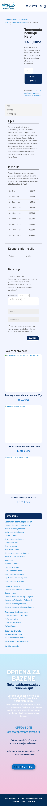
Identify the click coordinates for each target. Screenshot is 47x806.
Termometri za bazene (20, 22)
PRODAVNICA (23, 767)
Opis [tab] (8, 106)
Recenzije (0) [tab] (11, 114)
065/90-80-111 (23, 727)
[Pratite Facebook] (18, 781)
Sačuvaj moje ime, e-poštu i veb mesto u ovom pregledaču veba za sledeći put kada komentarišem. (21, 329)
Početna (8, 19)
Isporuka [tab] (10, 110)
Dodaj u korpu (33, 78)
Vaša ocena (13, 296)
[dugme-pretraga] (41, 6)
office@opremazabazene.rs (23, 731)
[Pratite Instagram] (28, 781)
